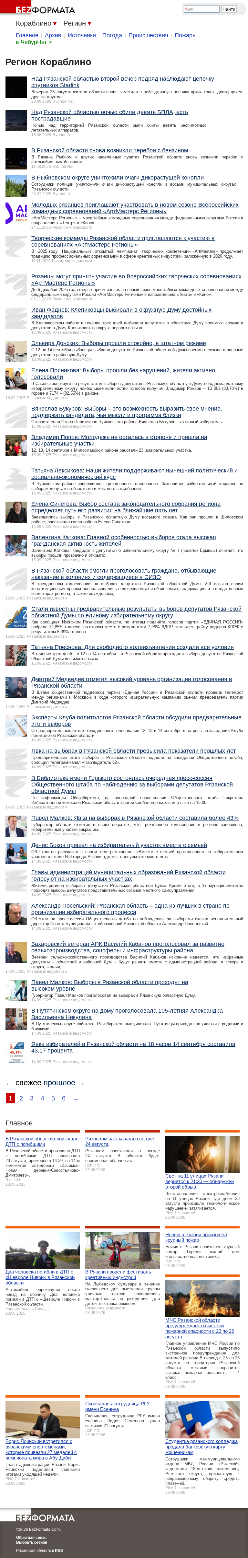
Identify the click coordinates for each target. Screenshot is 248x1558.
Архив (53, 35)
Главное (27, 35)
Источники (82, 35)
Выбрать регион (31, 1542)
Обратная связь (31, 1537)
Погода (112, 35)
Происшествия (148, 35)
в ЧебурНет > (34, 42)
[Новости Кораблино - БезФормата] (39, 8)
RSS (59, 1550)
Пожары (186, 35)
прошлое (59, 1082)
